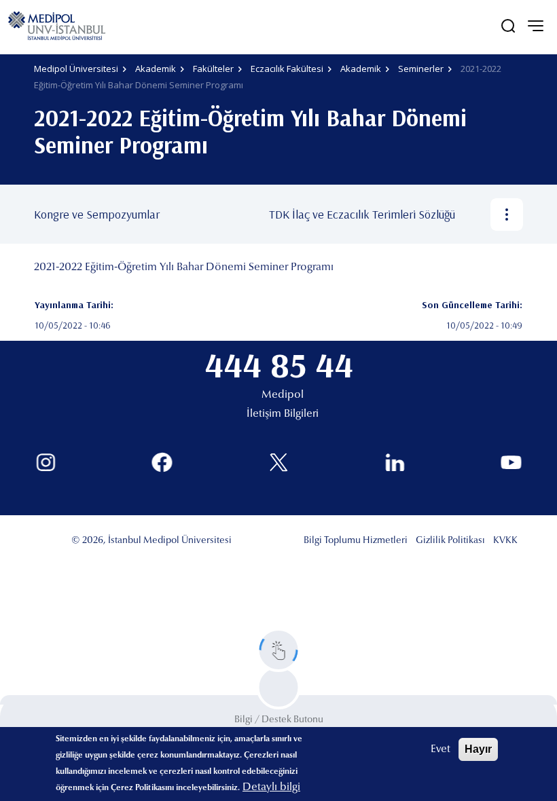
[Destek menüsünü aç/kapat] (279, 650)
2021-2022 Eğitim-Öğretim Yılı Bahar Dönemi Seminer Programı (184, 267)
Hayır (478, 749)
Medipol (283, 395)
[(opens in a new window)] (46, 462)
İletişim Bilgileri (283, 414)
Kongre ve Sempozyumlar (97, 214)
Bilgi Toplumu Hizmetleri (356, 541)
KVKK (505, 541)
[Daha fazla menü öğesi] (506, 214)
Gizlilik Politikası (450, 541)
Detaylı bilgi (271, 787)
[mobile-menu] (535, 25)
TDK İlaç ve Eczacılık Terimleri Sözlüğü (362, 214)
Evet (440, 749)
